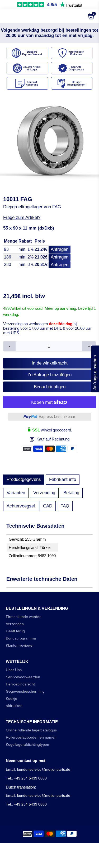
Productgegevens (24, 479)
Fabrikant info (62, 479)
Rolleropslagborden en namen (31, 737)
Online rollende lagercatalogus (31, 730)
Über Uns (14, 670)
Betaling (71, 492)
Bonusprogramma (21, 638)
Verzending (44, 492)
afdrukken (14, 706)
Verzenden (15, 624)
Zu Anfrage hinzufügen (49, 374)
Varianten (16, 492)
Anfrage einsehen (94, 369)
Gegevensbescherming (25, 691)
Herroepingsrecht (20, 684)
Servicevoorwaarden (23, 677)
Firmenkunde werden (23, 617)
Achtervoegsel (21, 506)
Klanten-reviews (19, 645)
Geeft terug (15, 631)
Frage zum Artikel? (21, 217)
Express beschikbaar (57, 416)
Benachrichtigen (49, 386)
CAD (47, 506)
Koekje (11, 699)
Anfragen (59, 249)
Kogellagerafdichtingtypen (27, 745)
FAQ (64, 506)
